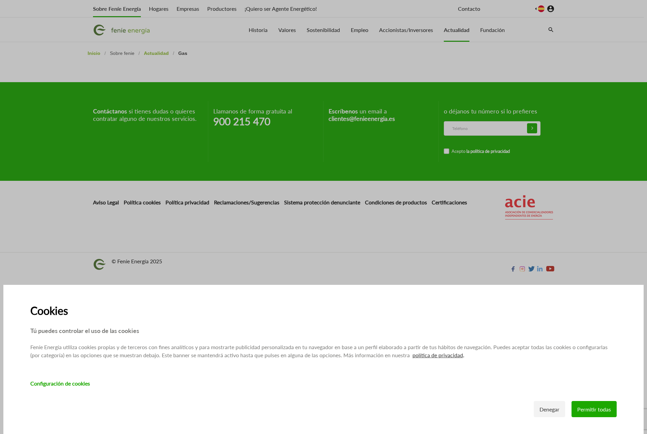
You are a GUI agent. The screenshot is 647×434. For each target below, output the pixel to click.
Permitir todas (594, 409)
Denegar (549, 409)
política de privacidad (437, 355)
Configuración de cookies (60, 383)
